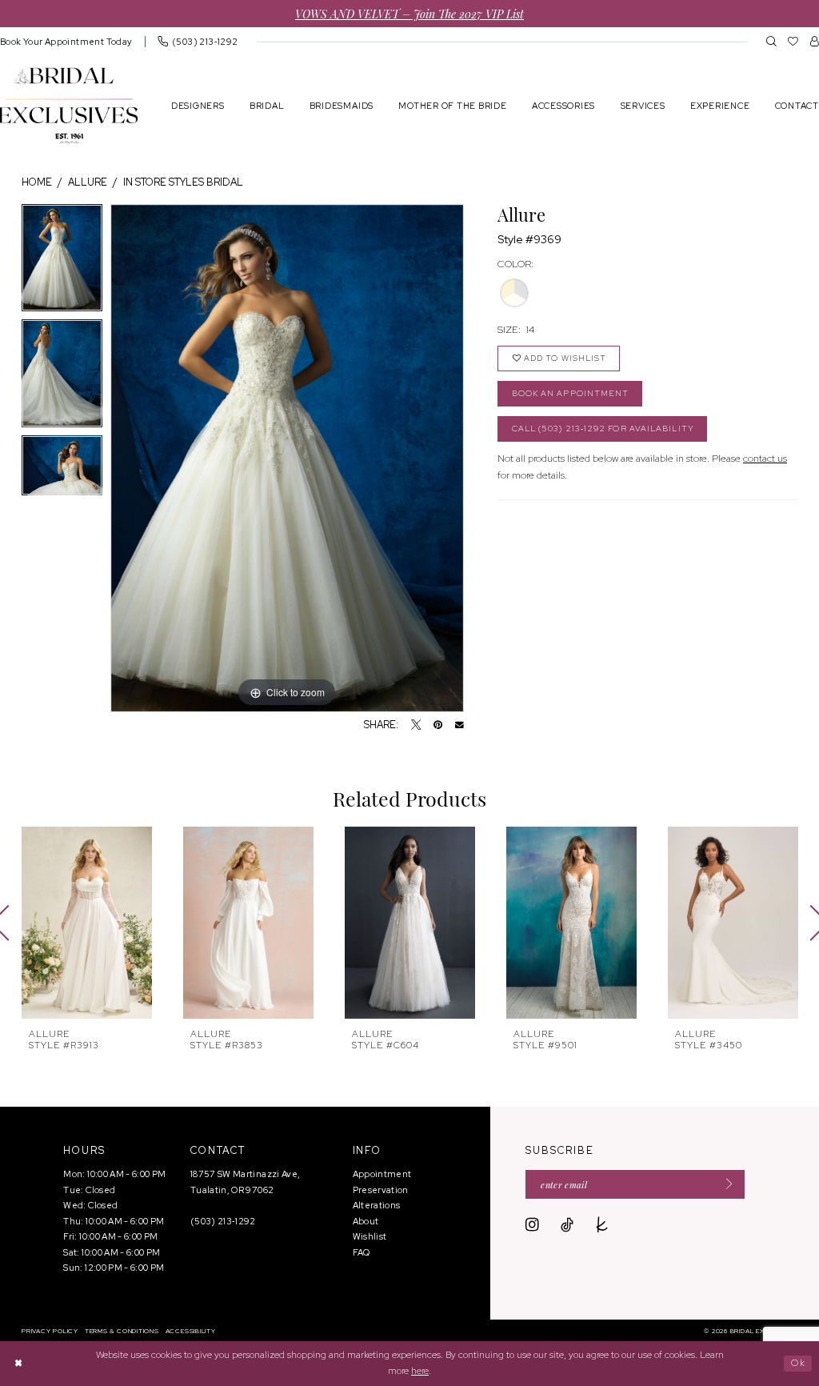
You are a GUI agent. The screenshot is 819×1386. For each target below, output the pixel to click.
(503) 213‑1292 (223, 1221)
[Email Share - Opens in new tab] (459, 725)
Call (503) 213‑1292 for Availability (603, 428)
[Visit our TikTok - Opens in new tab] (567, 1225)
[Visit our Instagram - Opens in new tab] (532, 1225)
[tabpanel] (62, 262)
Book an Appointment (570, 393)
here (420, 1370)
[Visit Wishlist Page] (793, 40)
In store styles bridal (183, 182)
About (366, 1221)
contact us (765, 458)
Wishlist (370, 1236)
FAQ (361, 1252)
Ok (798, 1362)
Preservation (381, 1190)
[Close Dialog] (18, 1363)
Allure (87, 182)
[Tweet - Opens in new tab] (416, 725)
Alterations (377, 1205)
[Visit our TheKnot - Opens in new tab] (602, 1225)
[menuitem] (197, 41)
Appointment (382, 1174)
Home (37, 182)
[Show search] (771, 40)
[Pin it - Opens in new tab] (437, 725)
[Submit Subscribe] (725, 1184)
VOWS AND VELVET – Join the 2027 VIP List (409, 13)
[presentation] (87, 923)
